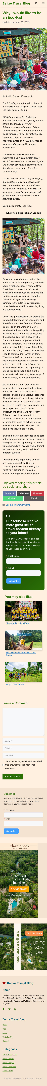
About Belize (8, 1071)
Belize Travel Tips (10, 1054)
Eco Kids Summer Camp (18, 505)
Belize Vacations (9, 1067)
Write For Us (7, 1037)
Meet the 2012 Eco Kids (17, 623)
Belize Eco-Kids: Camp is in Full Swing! (21, 653)
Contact (6, 1041)
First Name (14, 556)
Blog (4, 1029)
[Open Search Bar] (36, 3)
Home (5, 1025)
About (5, 1033)
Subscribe (14, 581)
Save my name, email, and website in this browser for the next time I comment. (24, 764)
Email (11, 568)
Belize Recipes (8, 1063)
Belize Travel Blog (16, 3)
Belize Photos (8, 1059)
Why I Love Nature (15, 684)
